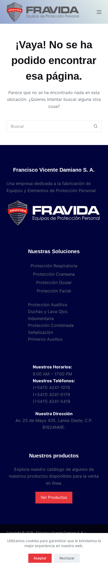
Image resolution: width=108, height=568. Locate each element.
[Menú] (99, 12)
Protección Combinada (51, 325)
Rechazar (67, 558)
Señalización (40, 332)
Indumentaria (41, 318)
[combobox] (48, 126)
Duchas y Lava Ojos (47, 311)
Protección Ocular (54, 282)
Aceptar (40, 558)
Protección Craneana (54, 274)
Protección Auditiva (47, 304)
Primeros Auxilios (45, 339)
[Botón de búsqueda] (95, 126)
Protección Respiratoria (54, 265)
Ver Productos (54, 497)
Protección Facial (54, 290)
